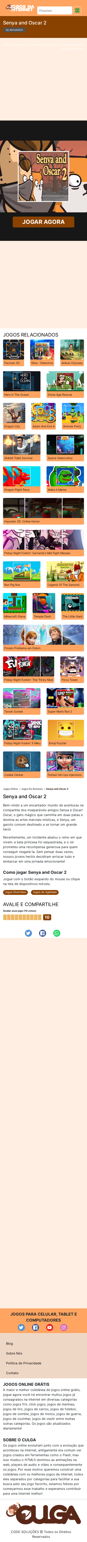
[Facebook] (42, 933)
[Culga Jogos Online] (43, 1513)
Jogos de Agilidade (45, 892)
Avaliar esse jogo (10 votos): (20, 910)
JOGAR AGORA (43, 222)
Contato (12, 1373)
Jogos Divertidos (15, 892)
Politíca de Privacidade (23, 1363)
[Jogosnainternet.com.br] (20, 7)
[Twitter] (28, 933)
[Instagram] (63, 1327)
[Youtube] (49, 1327)
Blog (9, 1343)
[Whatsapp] (56, 933)
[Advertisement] (43, 79)
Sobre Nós (14, 1353)
